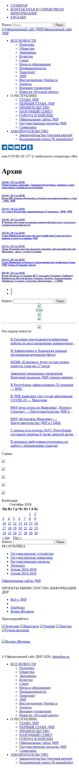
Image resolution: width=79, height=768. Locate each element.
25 (9, 533)
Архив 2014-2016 (23, 573)
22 (30, 528)
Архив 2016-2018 (23, 569)
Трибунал (18, 607)
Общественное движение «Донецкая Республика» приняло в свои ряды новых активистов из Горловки (38, 185)
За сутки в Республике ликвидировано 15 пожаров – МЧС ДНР (37, 210)
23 (36, 528)
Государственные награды (30, 561)
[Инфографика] (3, 493)
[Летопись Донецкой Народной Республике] (3, 485)
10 (4, 523)
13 (20, 523)
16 (36, 523)
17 (4, 528)
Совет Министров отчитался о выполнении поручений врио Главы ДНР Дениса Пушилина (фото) (38, 262)
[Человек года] (41, 310)
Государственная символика (32, 557)
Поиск (6, 25)
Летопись (18, 565)
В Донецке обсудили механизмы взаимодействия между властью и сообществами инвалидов (38, 222)
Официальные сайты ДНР (21, 581)
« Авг (6, 537)
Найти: (7, 301)
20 (20, 528)
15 (30, 523)
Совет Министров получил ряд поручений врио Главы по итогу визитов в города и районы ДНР (37, 235)
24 (4, 533)
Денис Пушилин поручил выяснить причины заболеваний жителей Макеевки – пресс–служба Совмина (38, 249)
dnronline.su (60, 656)
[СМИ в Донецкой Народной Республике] (3, 469)
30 (36, 533)
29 (30, 533)
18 (9, 528)
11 (9, 523)
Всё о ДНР (19, 599)
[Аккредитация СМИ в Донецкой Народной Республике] (3, 461)
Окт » (17, 537)
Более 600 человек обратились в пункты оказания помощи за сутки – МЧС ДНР (39, 198)
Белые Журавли (22, 611)
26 (14, 533)
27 (20, 533)
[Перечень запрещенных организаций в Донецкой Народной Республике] (3, 477)
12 (14, 523)
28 (25, 533)
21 (25, 528)
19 (14, 528)
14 (25, 523)
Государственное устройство (32, 553)
